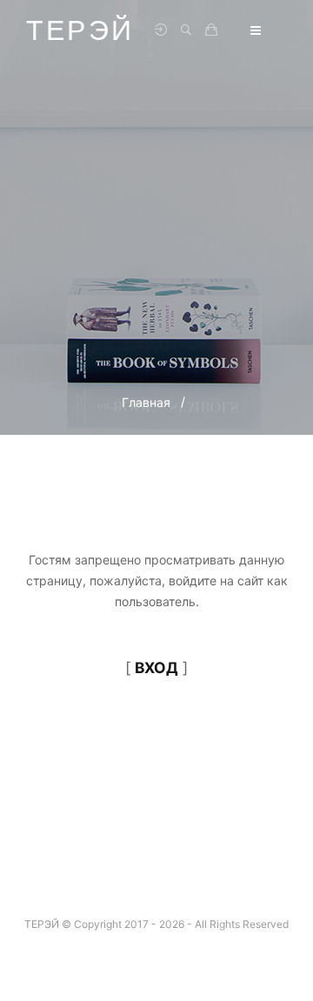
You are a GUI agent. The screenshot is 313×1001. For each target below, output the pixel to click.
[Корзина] (211, 30)
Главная (146, 402)
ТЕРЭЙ (80, 30)
